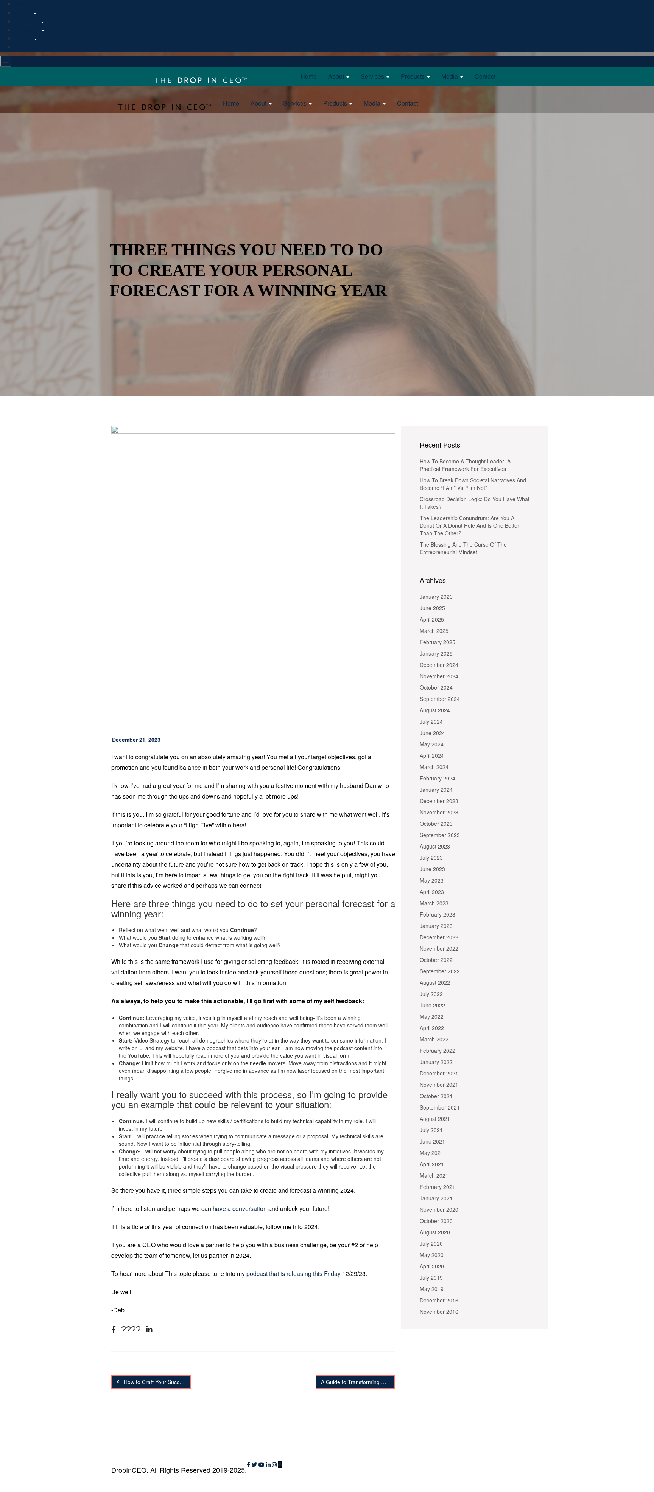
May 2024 (432, 744)
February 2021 (437, 1186)
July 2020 (431, 1243)
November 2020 (439, 1209)
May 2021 (432, 1152)
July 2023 (431, 857)
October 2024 (436, 687)
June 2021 (432, 1141)
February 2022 (437, 1050)
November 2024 (439, 676)
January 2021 (436, 1198)
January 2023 (436, 925)
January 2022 (436, 1062)
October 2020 (436, 1221)
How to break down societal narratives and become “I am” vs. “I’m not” (473, 483)
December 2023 (439, 801)
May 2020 (432, 1255)
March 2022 (434, 1039)
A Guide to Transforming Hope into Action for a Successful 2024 (358, 1382)
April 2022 (432, 1028)
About (24, 12)
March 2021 (434, 1175)
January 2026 (436, 596)
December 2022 (439, 937)
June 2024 (432, 733)
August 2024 (435, 710)
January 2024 (436, 789)
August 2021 (435, 1118)
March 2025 (434, 630)
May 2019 (432, 1289)
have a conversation (240, 1208)
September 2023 (440, 835)
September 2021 (440, 1107)
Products (27, 30)
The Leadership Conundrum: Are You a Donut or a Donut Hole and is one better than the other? (469, 525)
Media (24, 38)
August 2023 (435, 846)
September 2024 (440, 698)
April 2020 (432, 1266)
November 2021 (439, 1084)
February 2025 (437, 642)
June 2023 (432, 869)
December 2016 (439, 1300)
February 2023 (437, 914)
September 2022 (440, 971)
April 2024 (432, 755)
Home (309, 76)
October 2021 (436, 1096)
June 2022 (432, 1005)
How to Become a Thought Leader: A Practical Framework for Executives (465, 464)
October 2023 (436, 823)
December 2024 (439, 664)
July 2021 (431, 1130)
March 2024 (434, 767)
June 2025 (432, 608)
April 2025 (432, 619)
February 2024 (437, 778)
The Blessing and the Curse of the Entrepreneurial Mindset (463, 548)
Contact (25, 47)
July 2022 (431, 994)
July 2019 (431, 1277)
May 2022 (432, 1016)
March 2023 (434, 903)
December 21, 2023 (136, 739)
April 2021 (432, 1164)
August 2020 (435, 1232)
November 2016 (439, 1311)
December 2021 (439, 1073)
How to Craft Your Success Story (156, 1382)
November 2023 (439, 812)
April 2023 (432, 891)
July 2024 (431, 721)
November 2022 (439, 948)
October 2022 (436, 960)
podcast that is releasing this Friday (293, 1273)
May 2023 (432, 880)
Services (27, 21)
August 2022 (435, 982)
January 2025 (436, 653)
